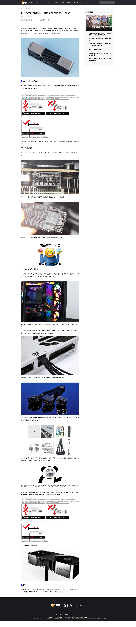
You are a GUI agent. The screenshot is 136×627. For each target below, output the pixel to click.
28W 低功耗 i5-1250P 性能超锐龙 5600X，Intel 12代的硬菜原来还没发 (100, 26)
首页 (50, 2)
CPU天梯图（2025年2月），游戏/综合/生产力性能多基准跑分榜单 (100, 44)
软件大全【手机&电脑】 (95, 49)
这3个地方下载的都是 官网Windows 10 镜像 (100, 39)
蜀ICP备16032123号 (44, 619)
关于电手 (58, 614)
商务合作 (67, 614)
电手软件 (76, 2)
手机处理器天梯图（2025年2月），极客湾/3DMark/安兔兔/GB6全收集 (100, 34)
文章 (56, 2)
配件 (33, 8)
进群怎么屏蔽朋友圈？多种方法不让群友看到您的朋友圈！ (100, 59)
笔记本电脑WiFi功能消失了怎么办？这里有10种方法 (100, 54)
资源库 (69, 2)
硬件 (29, 8)
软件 (63, 2)
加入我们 (76, 614)
